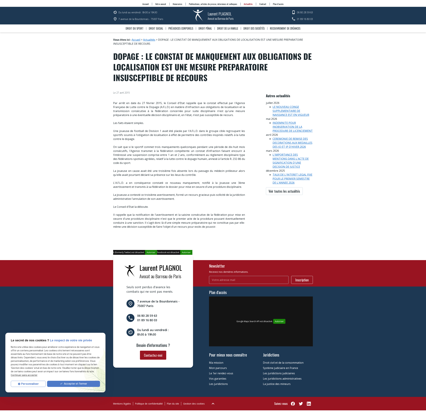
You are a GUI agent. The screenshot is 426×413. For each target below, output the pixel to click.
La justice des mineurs (277, 384)
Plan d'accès (278, 4)
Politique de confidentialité (149, 403)
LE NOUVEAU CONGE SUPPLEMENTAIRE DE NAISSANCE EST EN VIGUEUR (291, 111)
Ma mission (216, 362)
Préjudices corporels (180, 28)
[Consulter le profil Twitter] (301, 403)
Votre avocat (160, 4)
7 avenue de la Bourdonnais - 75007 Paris (140, 19)
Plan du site (173, 403)
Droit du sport (134, 28)
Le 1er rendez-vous (221, 373)
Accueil (145, 4)
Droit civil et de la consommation (283, 362)
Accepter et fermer (75, 383)
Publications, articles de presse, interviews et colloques (213, 4)
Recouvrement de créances (285, 28)
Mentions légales (122, 403)
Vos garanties (217, 378)
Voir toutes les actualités (284, 191)
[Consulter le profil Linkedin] (309, 403)
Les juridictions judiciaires (279, 373)
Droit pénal (205, 28)
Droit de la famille (227, 28)
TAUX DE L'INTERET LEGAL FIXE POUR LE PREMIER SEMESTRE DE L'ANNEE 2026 (292, 178)
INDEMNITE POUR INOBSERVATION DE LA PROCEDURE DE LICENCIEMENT (293, 127)
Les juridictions (218, 384)
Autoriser (151, 252)
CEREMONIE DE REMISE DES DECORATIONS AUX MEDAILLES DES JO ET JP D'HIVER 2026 (292, 143)
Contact (262, 4)
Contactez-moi (153, 355)
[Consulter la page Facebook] (293, 403)
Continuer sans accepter (24, 375)
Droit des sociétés (254, 28)
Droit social (156, 28)
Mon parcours (218, 368)
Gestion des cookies (194, 403)
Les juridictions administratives (282, 378)
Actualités (248, 4)
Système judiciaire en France (280, 368)
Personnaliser (30, 383)
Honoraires (177, 4)
